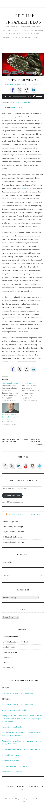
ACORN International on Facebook (15, 642)
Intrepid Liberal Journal (10, 755)
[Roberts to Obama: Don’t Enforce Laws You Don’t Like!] (10, 408)
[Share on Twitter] (20, 90)
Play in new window (16, 102)
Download (28, 102)
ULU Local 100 (8, 668)
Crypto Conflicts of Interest (13, 532)
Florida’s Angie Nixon (11, 521)
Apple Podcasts (16, 107)
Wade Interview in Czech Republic (14, 710)
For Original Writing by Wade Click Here (16, 766)
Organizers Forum (10, 652)
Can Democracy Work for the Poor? (12, 440)
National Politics (21, 84)
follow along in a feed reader (24, 514)
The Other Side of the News (12, 772)
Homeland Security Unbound (13, 542)
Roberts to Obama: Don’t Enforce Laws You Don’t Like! (10, 416)
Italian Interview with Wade (12, 727)
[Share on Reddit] (26, 90)
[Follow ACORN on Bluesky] (39, 466)
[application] (23, 96)
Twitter (6, 662)
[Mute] (34, 96)
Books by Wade (9, 647)
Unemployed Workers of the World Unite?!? (34, 441)
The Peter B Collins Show (11, 760)
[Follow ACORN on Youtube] (26, 466)
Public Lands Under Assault (13, 537)
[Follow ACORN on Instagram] (33, 466)
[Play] (5, 96)
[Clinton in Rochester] (31, 392)
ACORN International (10, 637)
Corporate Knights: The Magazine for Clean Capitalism (21, 749)
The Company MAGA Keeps (13, 526)
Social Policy (8, 657)
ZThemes (23, 801)
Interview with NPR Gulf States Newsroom (17, 693)
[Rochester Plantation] (12, 392)
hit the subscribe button (12, 495)
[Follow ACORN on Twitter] (12, 466)
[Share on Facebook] (13, 90)
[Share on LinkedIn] (33, 90)
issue (24, 188)
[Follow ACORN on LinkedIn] (19, 466)
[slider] (39, 96)
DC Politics (9, 84)
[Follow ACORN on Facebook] (5, 466)
